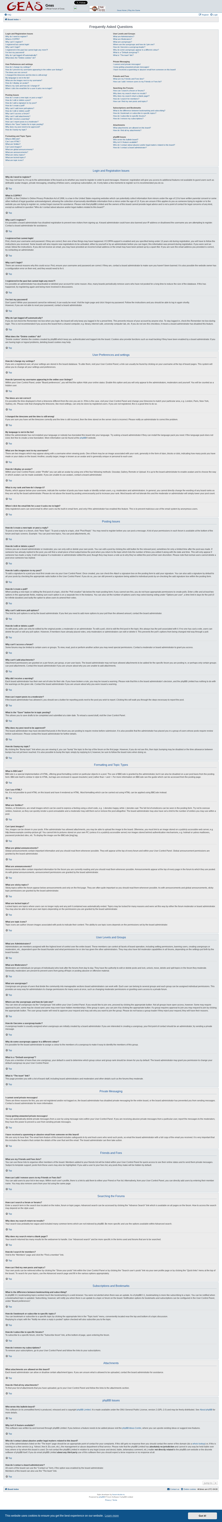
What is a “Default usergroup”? (126, 52)
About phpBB (206, 1409)
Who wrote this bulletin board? (125, 140)
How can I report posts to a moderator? (22, 122)
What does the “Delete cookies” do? (20, 58)
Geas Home (122, 10)
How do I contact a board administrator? (130, 147)
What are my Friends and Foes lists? (128, 79)
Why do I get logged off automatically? (21, 55)
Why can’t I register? (14, 42)
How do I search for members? (126, 99)
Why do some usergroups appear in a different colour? (136, 50)
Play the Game (134, 10)
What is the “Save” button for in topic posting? (24, 124)
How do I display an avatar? (17, 83)
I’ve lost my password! (14, 52)
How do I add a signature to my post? (21, 103)
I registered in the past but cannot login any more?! (26, 50)
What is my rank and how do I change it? (22, 86)
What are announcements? (16, 152)
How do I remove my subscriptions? (128, 119)
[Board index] (24, 6)
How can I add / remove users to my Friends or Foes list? (137, 82)
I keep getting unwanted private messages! (131, 67)
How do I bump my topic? (16, 130)
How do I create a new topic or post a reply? (23, 98)
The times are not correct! (16, 72)
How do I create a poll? (15, 105)
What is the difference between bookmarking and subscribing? (139, 111)
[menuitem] (7, 15)
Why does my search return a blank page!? (131, 96)
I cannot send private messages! (127, 64)
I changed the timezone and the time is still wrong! (26, 75)
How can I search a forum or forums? (129, 91)
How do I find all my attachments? (127, 130)
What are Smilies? (12, 144)
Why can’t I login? (12, 47)
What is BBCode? (12, 139)
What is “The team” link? (123, 55)
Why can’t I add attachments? (17, 116)
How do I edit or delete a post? (18, 100)
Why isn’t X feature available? (125, 142)
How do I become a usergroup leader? (129, 47)
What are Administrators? (123, 36)
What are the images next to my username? (23, 80)
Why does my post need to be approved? (22, 127)
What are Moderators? (122, 39)
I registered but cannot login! (17, 44)
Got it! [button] (202, 1515)
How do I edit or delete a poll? (17, 111)
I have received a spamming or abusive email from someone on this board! (144, 70)
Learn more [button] (112, 1515)
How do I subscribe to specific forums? (129, 116)
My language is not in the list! (17, 78)
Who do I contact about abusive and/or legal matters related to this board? (144, 145)
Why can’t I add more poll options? (19, 108)
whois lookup (199, 1444)
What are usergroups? (122, 42)
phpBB (83, 438)
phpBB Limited (84, 1409)
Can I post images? (13, 147)
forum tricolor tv (118, 1494)
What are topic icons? (14, 160)
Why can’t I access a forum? (17, 113)
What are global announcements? (19, 149)
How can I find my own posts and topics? (130, 101)
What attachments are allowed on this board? (132, 128)
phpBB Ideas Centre (131, 1428)
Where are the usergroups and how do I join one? (134, 44)
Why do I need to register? (16, 36)
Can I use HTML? (12, 141)
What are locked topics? (15, 157)
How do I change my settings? (18, 67)
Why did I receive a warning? (17, 119)
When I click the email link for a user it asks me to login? (28, 88)
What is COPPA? (12, 39)
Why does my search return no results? (130, 93)
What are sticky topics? (15, 155)
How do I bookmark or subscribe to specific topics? (134, 113)
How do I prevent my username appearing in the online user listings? (34, 70)
